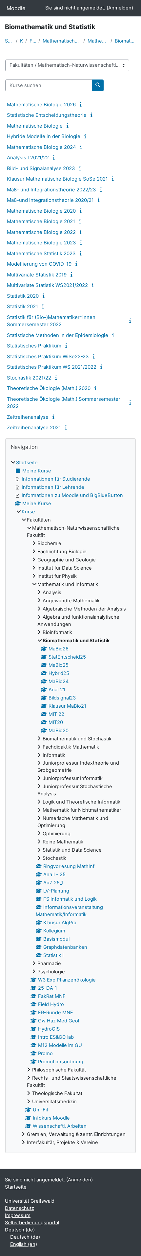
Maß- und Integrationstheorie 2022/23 (51, 189)
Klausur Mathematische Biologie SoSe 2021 (57, 179)
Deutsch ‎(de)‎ (20, 1230)
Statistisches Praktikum (34, 346)
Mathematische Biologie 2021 (41, 221)
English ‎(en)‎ (23, 1244)
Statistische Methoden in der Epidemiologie (57, 335)
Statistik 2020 (23, 296)
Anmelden (119, 8)
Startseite (9, 41)
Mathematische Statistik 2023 (41, 253)
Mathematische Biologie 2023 (41, 242)
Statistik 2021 (22, 306)
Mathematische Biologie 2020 (41, 211)
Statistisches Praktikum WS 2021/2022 (51, 367)
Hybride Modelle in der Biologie (43, 136)
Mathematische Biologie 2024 (41, 147)
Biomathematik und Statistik (125, 41)
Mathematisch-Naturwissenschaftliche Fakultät (62, 41)
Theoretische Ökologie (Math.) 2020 (49, 388)
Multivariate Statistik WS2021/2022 (47, 285)
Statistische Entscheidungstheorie (47, 115)
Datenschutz (19, 1208)
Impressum (17, 1215)
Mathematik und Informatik (98, 41)
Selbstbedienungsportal (32, 1223)
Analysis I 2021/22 (28, 157)
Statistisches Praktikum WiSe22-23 (48, 356)
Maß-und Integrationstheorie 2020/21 (50, 200)
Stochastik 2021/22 (29, 378)
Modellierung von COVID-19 (39, 264)
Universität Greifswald (29, 1201)
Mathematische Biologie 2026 (41, 104)
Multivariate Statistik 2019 (37, 275)
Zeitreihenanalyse (28, 417)
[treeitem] (70, 802)
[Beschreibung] (81, 104)
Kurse (21, 41)
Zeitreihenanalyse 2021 (34, 427)
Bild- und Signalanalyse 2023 (41, 168)
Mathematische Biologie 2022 (41, 232)
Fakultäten (33, 41)
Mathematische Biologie (35, 126)
